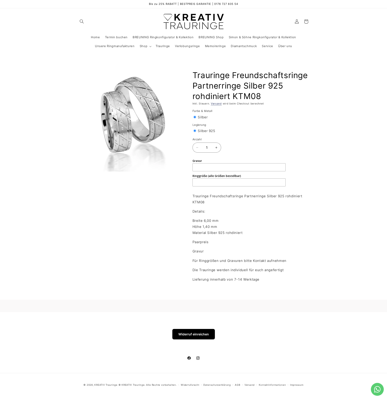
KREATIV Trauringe (106, 384)
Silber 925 (206, 131)
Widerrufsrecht (190, 384)
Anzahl (197, 139)
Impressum (297, 384)
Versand (216, 103)
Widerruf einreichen (193, 334)
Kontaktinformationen (272, 384)
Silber (203, 117)
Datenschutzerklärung (217, 384)
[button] (81, 21)
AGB (237, 384)
